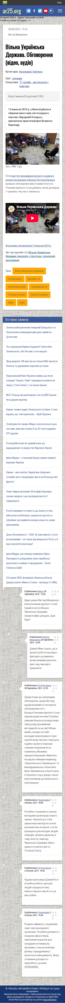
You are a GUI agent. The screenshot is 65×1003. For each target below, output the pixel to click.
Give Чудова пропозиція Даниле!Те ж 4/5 (55, 870)
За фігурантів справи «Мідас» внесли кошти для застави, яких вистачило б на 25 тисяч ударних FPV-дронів (31, 429)
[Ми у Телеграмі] (28, 11)
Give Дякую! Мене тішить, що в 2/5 (57, 637)
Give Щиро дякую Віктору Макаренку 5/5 (55, 594)
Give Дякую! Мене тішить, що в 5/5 (55, 642)
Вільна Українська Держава (29, 271)
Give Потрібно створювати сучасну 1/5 (52, 800)
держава (17, 78)
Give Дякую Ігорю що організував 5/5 (53, 691)
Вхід (59, 2)
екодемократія (39, 286)
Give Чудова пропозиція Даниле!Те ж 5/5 (53, 873)
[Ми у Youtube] (46, 11)
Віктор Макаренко (39, 638)
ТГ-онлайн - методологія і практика (33, 84)
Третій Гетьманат (39, 294)
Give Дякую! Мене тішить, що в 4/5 (57, 639)
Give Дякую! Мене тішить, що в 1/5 (55, 637)
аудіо (22, 302)
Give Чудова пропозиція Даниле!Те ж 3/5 (53, 870)
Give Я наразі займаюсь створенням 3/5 (52, 915)
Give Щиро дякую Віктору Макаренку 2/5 (55, 591)
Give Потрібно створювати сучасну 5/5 (52, 805)
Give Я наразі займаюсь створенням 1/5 (52, 912)
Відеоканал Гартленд (30, 71)
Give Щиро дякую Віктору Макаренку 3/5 (58, 591)
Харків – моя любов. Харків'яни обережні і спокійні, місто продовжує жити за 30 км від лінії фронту (32, 477)
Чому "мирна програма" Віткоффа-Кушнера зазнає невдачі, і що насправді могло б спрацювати (29, 496)
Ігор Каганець (15, 279)
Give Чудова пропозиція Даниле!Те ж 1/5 (53, 868)
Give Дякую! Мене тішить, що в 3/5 (55, 639)
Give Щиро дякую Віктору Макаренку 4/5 (52, 594)
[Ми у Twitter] (40, 11)
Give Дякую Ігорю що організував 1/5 (53, 685)
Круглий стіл (34, 279)
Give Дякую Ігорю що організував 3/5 (53, 688)
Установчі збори (16, 294)
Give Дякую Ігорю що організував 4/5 (56, 688)
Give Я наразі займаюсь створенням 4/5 (55, 915)
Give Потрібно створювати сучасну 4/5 (55, 802)
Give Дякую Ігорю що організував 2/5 (56, 685)
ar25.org (12, 10)
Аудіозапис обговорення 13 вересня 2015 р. (28, 245)
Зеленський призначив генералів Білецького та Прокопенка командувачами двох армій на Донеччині (31, 332)
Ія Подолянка (44, 685)
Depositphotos (50, 999)
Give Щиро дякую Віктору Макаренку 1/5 (52, 591)
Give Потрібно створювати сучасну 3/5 (52, 802)
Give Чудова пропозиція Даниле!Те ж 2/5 (55, 868)
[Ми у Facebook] (34, 11)
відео (11, 302)
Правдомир (44, 800)
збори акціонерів (17, 286)
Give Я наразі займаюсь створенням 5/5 (52, 918)
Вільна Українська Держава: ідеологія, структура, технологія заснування (30, 256)
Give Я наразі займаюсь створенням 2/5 (55, 912)
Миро (41, 591)
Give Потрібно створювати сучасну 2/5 (55, 800)
